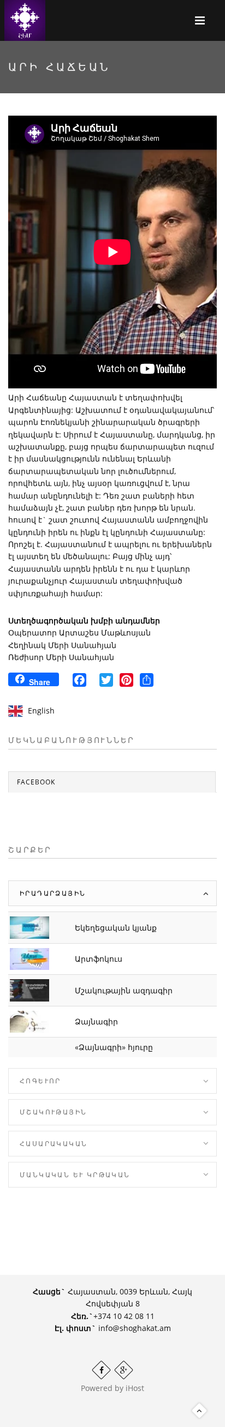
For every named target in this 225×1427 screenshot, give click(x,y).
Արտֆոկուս (98, 959)
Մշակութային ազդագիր (124, 990)
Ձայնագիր (96, 1021)
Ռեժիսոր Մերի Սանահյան (61, 657)
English (41, 710)
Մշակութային (53, 1112)
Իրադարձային (53, 893)
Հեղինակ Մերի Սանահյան (62, 645)
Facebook (36, 782)
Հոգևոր (40, 1081)
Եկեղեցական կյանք (116, 927)
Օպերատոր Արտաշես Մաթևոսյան (79, 632)
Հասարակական (53, 1143)
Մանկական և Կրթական (75, 1174)
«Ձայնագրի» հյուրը (114, 1047)
